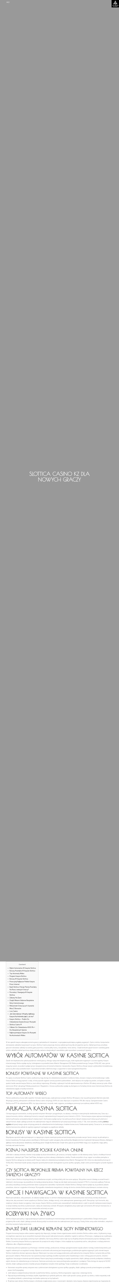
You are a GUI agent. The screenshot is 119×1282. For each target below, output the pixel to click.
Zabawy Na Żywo (15, 998)
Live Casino (13, 1011)
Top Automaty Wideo (16, 973)
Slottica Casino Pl (15, 1025)
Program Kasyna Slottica (17, 976)
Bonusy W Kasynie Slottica (18, 979)
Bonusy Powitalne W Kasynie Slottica (22, 971)
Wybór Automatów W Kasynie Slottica (22, 968)
